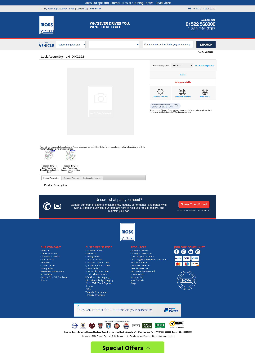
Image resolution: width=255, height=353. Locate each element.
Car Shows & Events (50, 256)
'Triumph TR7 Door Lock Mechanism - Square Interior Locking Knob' (70, 169)
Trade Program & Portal (142, 256)
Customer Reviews (71, 178)
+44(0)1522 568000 (163, 332)
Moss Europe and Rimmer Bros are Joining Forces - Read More (127, 3)
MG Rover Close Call (140, 265)
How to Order (92, 268)
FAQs (88, 289)
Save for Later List (139, 268)
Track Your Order (93, 259)
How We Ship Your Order (97, 271)
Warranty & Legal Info (96, 292)
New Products (137, 280)
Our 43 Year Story (48, 253)
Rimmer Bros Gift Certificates (54, 277)
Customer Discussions (92, 178)
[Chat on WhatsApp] (198, 253)
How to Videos (137, 274)
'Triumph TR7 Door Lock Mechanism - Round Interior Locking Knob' (49, 169)
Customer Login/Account (97, 262)
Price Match (205, 96)
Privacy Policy (46, 268)
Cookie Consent (48, 265)
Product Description (51, 178)
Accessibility (46, 274)
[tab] (51, 178)
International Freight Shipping (99, 280)
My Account (49, 8)
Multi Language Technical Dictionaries (148, 259)
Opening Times (92, 256)
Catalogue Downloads (141, 253)
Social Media (136, 277)
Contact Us (81, 8)
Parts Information (138, 262)
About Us (44, 250)
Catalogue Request (139, 250)
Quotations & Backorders (97, 265)
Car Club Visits (47, 259)
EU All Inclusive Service (96, 274)
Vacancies (45, 262)
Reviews (44, 280)
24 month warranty (160, 96)
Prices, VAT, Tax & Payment (98, 283)
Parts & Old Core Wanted (142, 271)
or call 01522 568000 (186, 210)
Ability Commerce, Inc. (165, 336)
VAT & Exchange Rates (204, 65)
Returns (89, 286)
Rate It (182, 75)
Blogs (133, 283)
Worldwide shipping (183, 96)
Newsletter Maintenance (52, 271)
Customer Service (65, 8)
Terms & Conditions (95, 295)
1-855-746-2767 (203, 210)
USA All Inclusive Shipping (97, 277)
